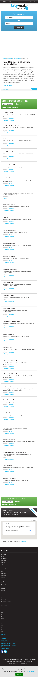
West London (4, 630)
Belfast (2, 556)
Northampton (4, 607)
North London (4, 605)
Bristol (2, 566)
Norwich (3, 609)
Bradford (3, 562)
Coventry (3, 577)
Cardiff (2, 571)
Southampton (4, 624)
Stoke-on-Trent (4, 626)
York (2, 631)
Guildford (3, 590)
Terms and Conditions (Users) (8, 643)
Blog (10, 1)
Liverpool (3, 598)
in (19, 20)
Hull (2, 592)
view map (23, 541)
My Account (32, 1)
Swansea (3, 628)
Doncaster (3, 583)
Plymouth (3, 614)
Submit (18, 104)
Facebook (2, 651)
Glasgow (3, 588)
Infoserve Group (5, 648)
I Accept (19, 674)
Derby (2, 581)
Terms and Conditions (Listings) (8, 645)
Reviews (11, 118)
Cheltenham (4, 575)
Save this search (8, 85)
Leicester (3, 596)
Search (19, 27)
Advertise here (34, 520)
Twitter (5, 651)
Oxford (2, 613)
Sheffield (3, 618)
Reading (3, 616)
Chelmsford (3, 573)
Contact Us (3, 638)
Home (4, 1)
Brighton (3, 564)
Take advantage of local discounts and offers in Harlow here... (15, 513)
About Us (3, 642)
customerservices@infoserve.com (11, 665)
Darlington (3, 579)
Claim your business (9, 120)
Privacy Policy (4, 646)
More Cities (3, 634)
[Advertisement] (19, 43)
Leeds (2, 594)
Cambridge (3, 568)
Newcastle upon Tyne (6, 601)
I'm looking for (19, 14)
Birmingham (4, 558)
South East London (5, 622)
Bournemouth (4, 560)
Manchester (4, 600)
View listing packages (10, 107)
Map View (5, 89)
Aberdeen (3, 554)
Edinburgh (3, 585)
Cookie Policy (30, 671)
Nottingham (3, 611)
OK (30, 530)
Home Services (17, 58)
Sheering (9, 58)
